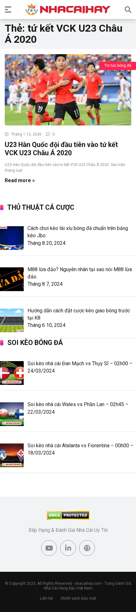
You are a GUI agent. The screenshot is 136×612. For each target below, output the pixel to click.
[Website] (87, 548)
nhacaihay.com (88, 583)
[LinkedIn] (68, 548)
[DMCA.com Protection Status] (68, 518)
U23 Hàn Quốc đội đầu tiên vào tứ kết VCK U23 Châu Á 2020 (61, 149)
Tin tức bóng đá (117, 65)
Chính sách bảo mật (78, 598)
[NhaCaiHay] (68, 9)
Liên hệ (46, 598)
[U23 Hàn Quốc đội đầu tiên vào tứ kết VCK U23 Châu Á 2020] (68, 89)
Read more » (20, 180)
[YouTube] (49, 548)
